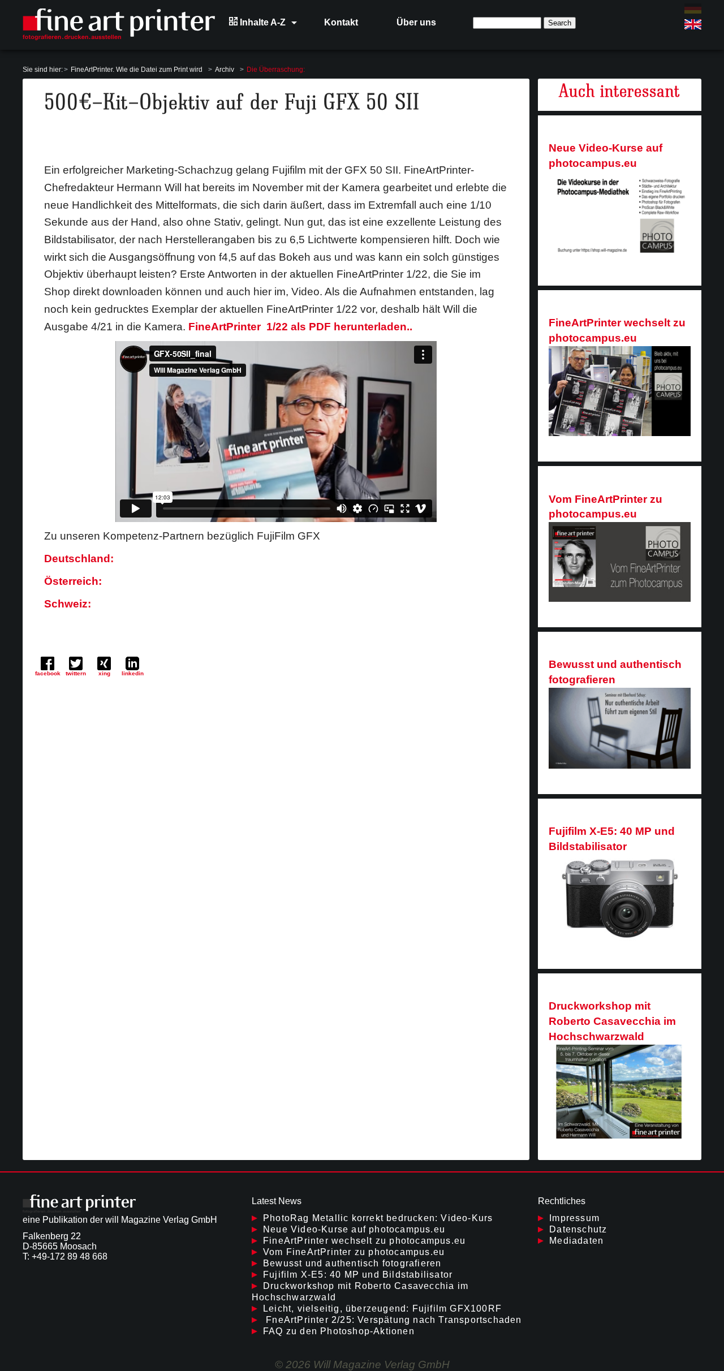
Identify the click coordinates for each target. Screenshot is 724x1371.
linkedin (133, 673)
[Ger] (692, 8)
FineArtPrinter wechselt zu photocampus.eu (617, 330)
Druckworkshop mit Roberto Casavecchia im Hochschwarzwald (612, 1021)
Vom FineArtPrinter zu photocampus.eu (605, 506)
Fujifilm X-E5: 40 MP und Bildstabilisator (612, 838)
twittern (76, 673)
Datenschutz (578, 1229)
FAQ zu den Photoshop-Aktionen (339, 1331)
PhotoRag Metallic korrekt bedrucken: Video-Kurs (378, 1218)
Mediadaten (576, 1240)
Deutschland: (79, 558)
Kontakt (341, 22)
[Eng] (692, 24)
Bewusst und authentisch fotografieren (615, 671)
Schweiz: (67, 604)
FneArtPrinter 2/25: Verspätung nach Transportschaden (392, 1320)
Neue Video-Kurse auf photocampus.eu (605, 155)
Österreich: (73, 581)
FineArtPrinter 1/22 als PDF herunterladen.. (300, 327)
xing (104, 673)
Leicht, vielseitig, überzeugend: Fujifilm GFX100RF (382, 1308)
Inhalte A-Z (262, 22)
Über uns (416, 22)
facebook (48, 673)
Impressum (574, 1218)
